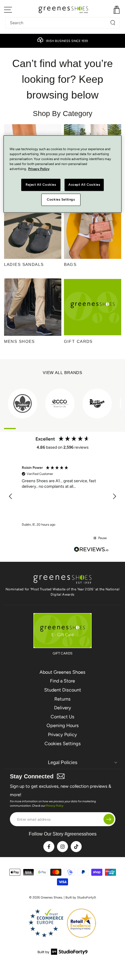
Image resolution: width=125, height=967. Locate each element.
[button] (11, 496)
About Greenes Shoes (62, 672)
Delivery (62, 707)
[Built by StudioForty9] (63, 953)
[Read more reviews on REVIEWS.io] (91, 550)
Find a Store (62, 681)
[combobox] (58, 22)
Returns (62, 699)
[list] (62, 403)
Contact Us (62, 716)
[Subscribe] (108, 819)
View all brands (63, 373)
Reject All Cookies (41, 184)
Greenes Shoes (51, 897)
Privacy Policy (62, 734)
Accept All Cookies (84, 184)
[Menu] (8, 9)
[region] (62, 496)
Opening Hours (63, 725)
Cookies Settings (62, 743)
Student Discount (62, 690)
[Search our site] (112, 22)
